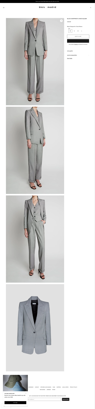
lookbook (30, 387)
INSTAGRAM (42, 389)
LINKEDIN (49, 389)
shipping (59, 387)
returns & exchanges (46, 387)
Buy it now (78, 40)
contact (37, 387)
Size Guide (69, 58)
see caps (15, 402)
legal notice (65, 387)
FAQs (54, 387)
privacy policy (73, 387)
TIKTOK (53, 389)
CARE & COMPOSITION (72, 55)
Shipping (76, 44)
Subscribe (66, 399)
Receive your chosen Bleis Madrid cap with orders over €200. (47, 1)
